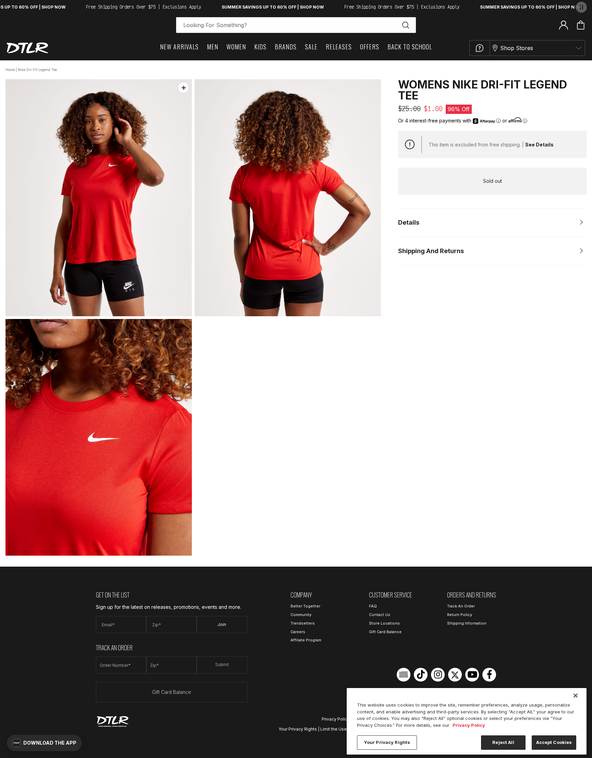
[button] (44, 743)
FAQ (373, 606)
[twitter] (455, 675)
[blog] (403, 675)
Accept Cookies (554, 742)
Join (222, 624)
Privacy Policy (336, 719)
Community (301, 614)
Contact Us (379, 614)
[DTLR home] (27, 48)
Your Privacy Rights (298, 729)
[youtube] (472, 675)
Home (10, 70)
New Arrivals (179, 46)
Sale (311, 46)
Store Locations (384, 623)
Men (212, 46)
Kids (260, 46)
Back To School (409, 46)
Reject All (503, 742)
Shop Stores (516, 48)
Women (236, 46)
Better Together (305, 606)
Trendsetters (303, 623)
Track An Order (461, 606)
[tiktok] (421, 675)
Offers (369, 46)
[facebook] (489, 675)
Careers (298, 631)
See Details (539, 144)
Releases (339, 46)
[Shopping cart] (580, 25)
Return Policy (459, 614)
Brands (286, 46)
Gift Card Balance (171, 692)
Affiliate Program (306, 640)
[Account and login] (563, 25)
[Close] (575, 695)
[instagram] (438, 675)
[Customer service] (480, 48)
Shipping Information (466, 623)
